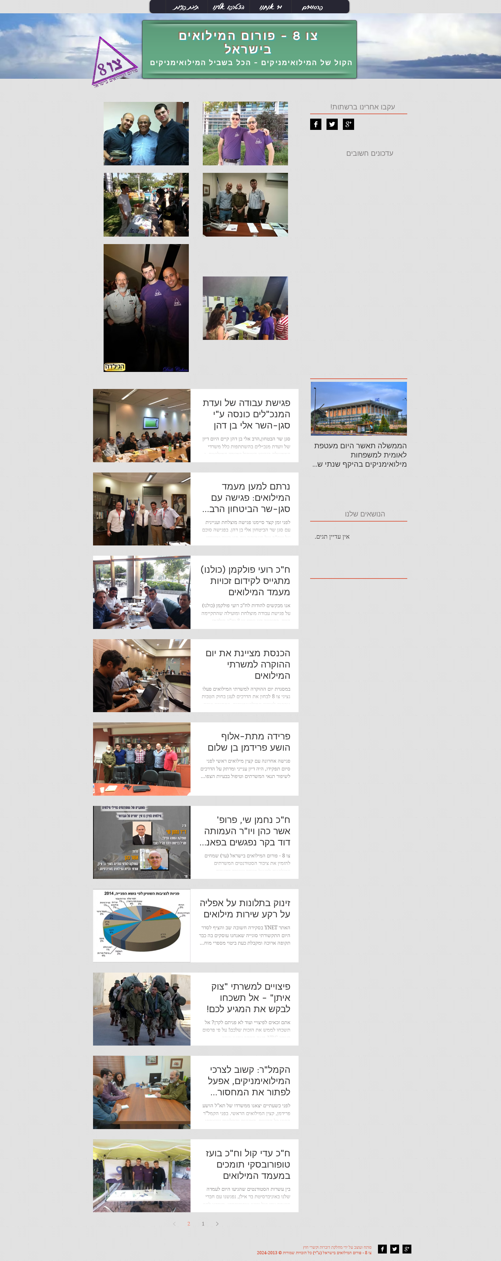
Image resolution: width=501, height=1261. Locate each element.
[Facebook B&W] (315, 124)
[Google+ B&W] (348, 124)
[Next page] (174, 1224)
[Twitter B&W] (332, 124)
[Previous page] (217, 1224)
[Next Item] (322, 409)
